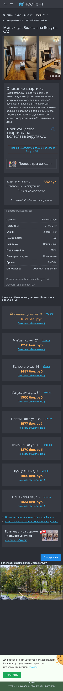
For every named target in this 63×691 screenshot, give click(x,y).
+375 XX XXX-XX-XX (33, 190)
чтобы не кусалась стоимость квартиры (31, 682)
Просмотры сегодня (35, 164)
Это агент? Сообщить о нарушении (31, 200)
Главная (10, 15)
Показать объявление (31, 323)
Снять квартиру (24, 15)
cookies (33, 666)
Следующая (51, 557)
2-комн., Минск (16, 540)
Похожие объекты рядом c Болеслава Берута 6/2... (33, 149)
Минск (49, 313)
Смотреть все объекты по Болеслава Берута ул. (31, 521)
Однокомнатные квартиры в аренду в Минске (29, 517)
